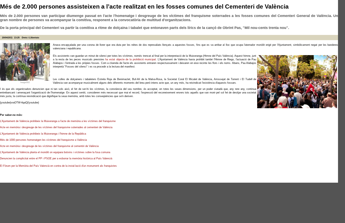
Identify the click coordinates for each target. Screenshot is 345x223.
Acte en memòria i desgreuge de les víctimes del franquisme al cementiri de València (49, 146)
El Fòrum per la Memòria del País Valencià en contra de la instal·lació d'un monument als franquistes (59, 165)
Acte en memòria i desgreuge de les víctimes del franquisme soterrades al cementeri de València (56, 127)
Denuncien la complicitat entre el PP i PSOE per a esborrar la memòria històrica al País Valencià (56, 158)
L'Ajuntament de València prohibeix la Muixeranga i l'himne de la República (43, 133)
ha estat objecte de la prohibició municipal (130, 59)
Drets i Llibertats (30, 37)
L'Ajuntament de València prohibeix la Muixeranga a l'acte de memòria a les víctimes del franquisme (58, 121)
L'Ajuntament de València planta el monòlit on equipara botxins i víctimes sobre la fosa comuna (55, 152)
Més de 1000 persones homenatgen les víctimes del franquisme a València (44, 139)
